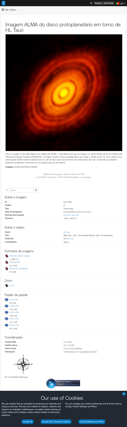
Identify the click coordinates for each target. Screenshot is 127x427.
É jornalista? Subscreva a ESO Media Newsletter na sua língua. (63, 177)
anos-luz (70, 238)
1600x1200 (14, 312)
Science (98, 3)
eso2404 (67, 215)
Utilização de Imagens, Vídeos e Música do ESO (64, 174)
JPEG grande (14, 262)
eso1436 (75, 215)
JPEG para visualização (18, 268)
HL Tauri (67, 232)
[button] (17, 259)
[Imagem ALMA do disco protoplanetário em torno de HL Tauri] (64, 92)
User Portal (109, 3)
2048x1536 (14, 325)
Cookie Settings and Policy (92, 421)
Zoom (11, 285)
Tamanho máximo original (19, 256)
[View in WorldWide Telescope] (63, 383)
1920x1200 (14, 319)
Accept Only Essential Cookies (56, 421)
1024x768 (13, 299)
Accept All (27, 421)
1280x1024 (14, 306)
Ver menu (10, 9)
